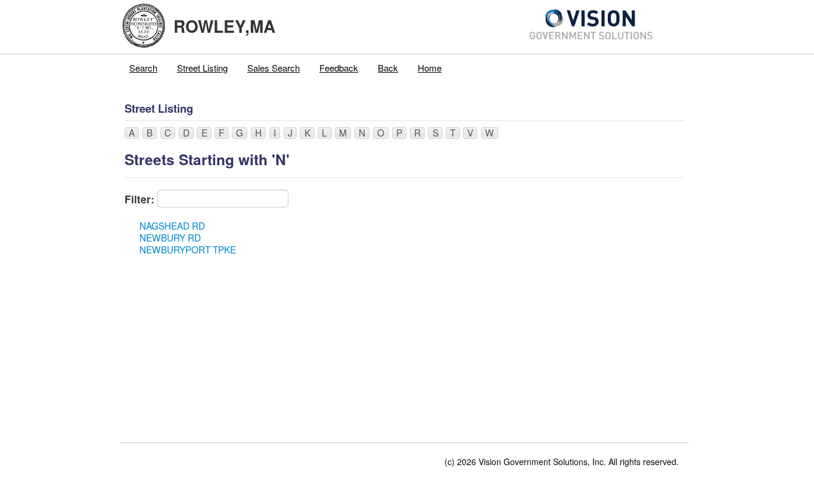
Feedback (338, 67)
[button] (132, 133)
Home (430, 67)
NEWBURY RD (170, 237)
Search (143, 67)
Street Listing (202, 67)
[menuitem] (143, 68)
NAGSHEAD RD (172, 225)
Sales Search (273, 67)
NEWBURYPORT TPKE (187, 249)
